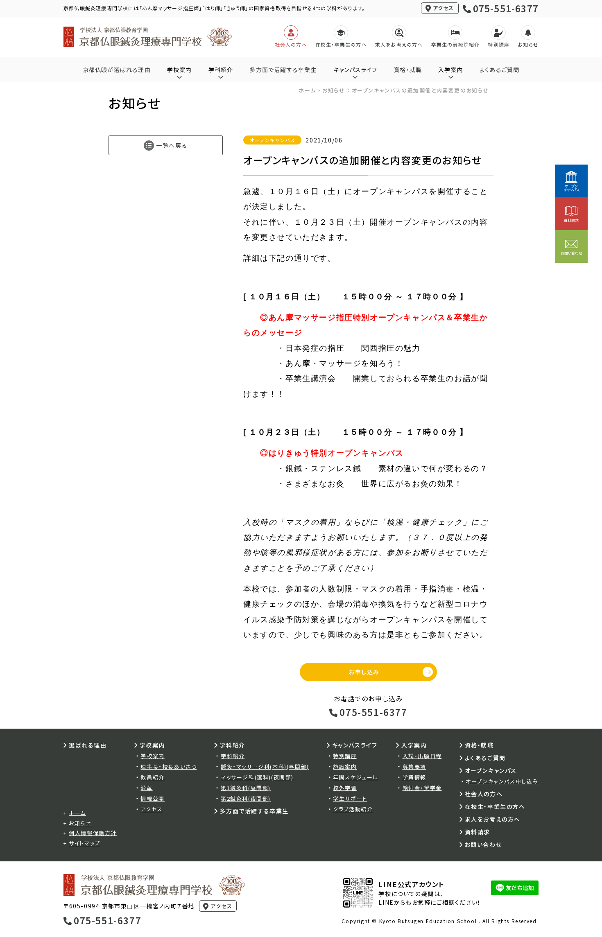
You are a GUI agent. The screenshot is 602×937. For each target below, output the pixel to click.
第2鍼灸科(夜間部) (246, 798)
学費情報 (414, 777)
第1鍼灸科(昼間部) (246, 788)
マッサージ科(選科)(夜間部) (257, 777)
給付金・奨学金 (422, 788)
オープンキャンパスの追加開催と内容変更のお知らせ (420, 90)
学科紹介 (232, 756)
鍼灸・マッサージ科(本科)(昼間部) (265, 766)
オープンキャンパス (491, 770)
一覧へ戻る (172, 145)
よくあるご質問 (499, 69)
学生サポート (350, 798)
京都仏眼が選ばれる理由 (117, 69)
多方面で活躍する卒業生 (283, 69)
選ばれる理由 (88, 745)
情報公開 (152, 798)
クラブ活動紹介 (353, 809)
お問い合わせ (483, 844)
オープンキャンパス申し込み (502, 781)
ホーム (307, 90)
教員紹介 (152, 777)
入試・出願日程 (422, 756)
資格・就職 (408, 69)
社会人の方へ (484, 794)
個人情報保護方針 (93, 833)
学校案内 (152, 756)
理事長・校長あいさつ (168, 766)
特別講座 (345, 756)
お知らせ (333, 90)
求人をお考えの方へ (493, 819)
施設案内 (345, 766)
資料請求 (477, 832)
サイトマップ (84, 843)
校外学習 (345, 788)
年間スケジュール (355, 777)
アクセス (443, 8)
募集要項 (414, 766)
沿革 (146, 788)
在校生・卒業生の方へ (495, 806)
